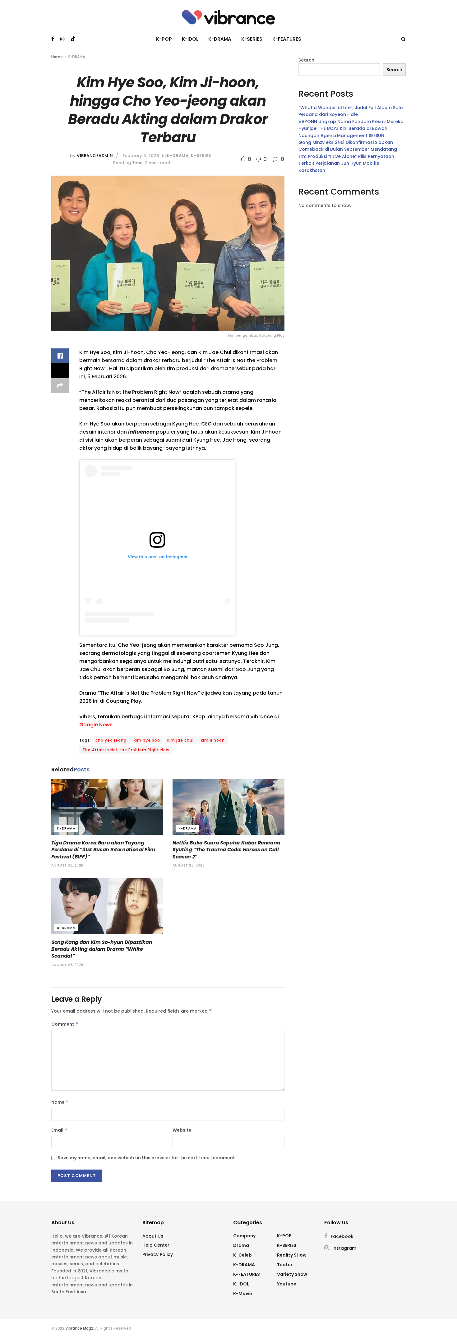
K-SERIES (251, 39)
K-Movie (242, 1293)
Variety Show (292, 1274)
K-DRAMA (219, 39)
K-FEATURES (286, 39)
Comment (64, 1024)
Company (244, 1236)
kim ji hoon (213, 740)
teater (285, 1265)
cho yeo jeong (111, 740)
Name (60, 1102)
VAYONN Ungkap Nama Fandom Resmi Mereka (351, 121)
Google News (96, 724)
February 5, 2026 (140, 156)
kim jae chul (180, 740)
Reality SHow (292, 1255)
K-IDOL (190, 39)
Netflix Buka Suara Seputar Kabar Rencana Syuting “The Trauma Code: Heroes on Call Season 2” (226, 849)
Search (306, 60)
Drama (241, 1245)
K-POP (164, 39)
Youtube (286, 1284)
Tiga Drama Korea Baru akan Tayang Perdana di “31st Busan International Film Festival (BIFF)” (103, 849)
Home (57, 56)
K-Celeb (242, 1255)
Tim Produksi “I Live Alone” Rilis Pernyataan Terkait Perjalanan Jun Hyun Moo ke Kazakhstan (346, 163)
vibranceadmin (95, 156)
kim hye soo (147, 740)
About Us (152, 1236)
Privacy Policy (157, 1254)
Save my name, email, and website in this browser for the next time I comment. (147, 1158)
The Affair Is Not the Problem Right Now (125, 749)
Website (182, 1130)
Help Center (155, 1245)
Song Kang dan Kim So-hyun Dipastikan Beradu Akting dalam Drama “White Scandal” (101, 949)
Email (59, 1130)
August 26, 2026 (67, 865)
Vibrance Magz (79, 1328)
